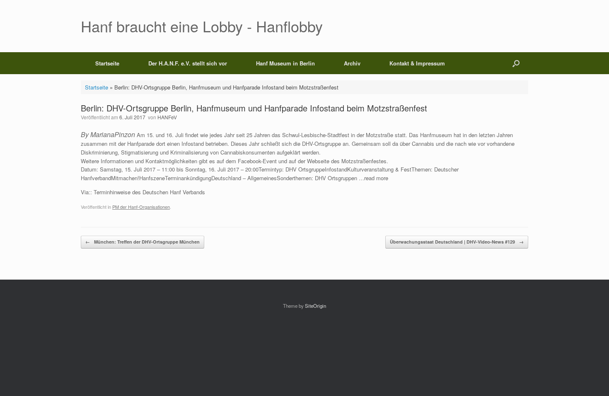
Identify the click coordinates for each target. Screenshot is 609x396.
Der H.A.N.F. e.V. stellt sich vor (187, 63)
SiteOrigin (315, 305)
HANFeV (167, 117)
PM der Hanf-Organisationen (141, 206)
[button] (516, 63)
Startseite (107, 63)
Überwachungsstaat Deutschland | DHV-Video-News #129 (457, 242)
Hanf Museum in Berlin (285, 63)
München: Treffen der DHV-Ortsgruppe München (142, 242)
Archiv (352, 63)
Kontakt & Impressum (417, 63)
